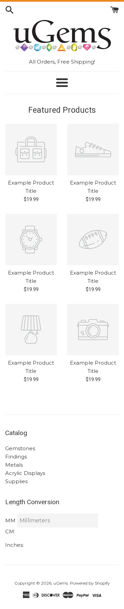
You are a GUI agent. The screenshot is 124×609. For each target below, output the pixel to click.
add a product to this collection (65, 185)
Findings (16, 456)
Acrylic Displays (25, 473)
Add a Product (50, 199)
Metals (14, 465)
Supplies (16, 481)
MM (10, 520)
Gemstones (20, 448)
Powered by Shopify (90, 583)
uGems (60, 583)
